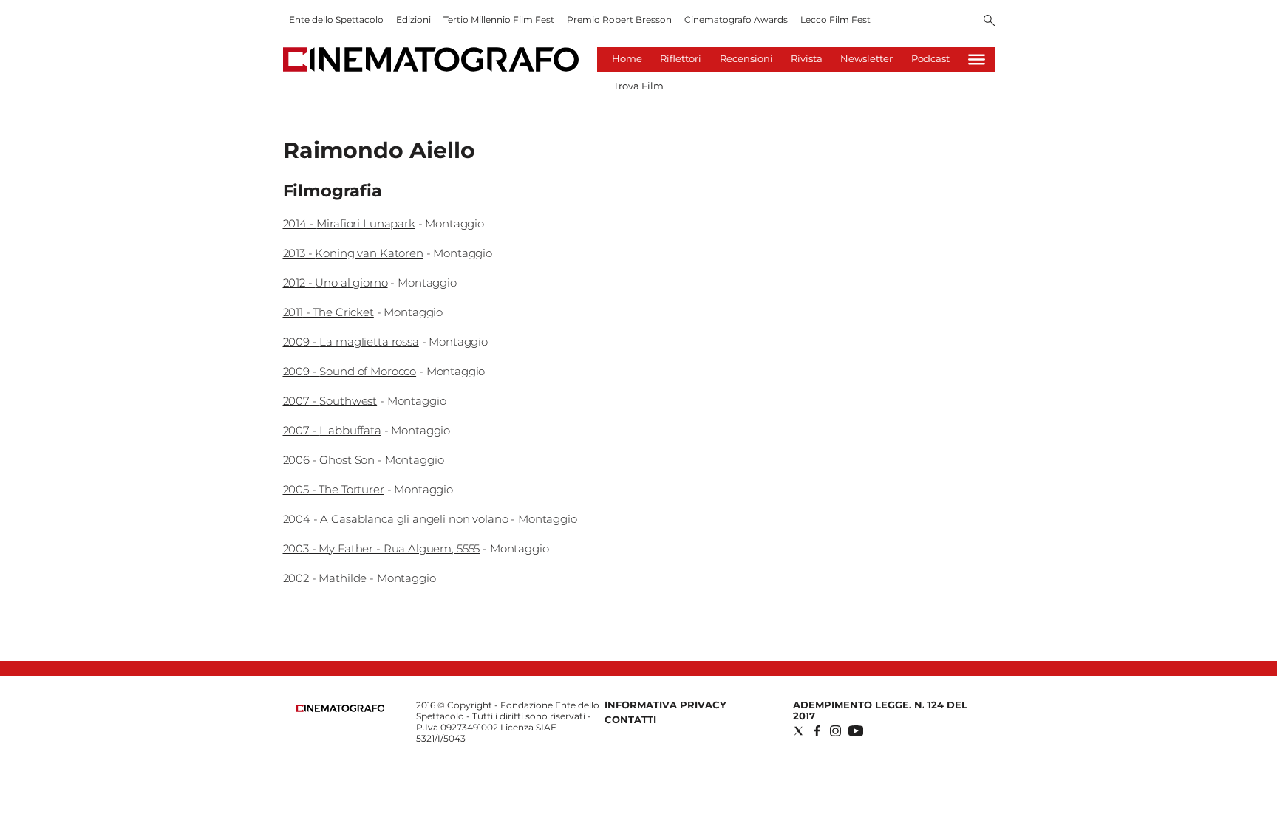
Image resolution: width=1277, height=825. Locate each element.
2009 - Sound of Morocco (350, 371)
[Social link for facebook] (817, 730)
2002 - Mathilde (325, 578)
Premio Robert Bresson (619, 19)
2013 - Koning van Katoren (353, 253)
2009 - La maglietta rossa (351, 342)
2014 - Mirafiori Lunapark (349, 223)
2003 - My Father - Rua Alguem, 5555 (381, 548)
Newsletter (866, 58)
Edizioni (413, 19)
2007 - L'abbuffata (332, 430)
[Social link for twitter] (798, 730)
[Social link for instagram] (835, 730)
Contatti (630, 719)
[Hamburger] (976, 59)
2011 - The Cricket (328, 312)
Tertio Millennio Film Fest (498, 19)
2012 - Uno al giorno (335, 282)
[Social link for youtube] (855, 730)
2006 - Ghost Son (329, 460)
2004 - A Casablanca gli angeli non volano (395, 519)
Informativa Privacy (665, 705)
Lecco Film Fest (835, 19)
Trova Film (638, 86)
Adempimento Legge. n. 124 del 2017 (880, 710)
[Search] (989, 21)
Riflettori (680, 58)
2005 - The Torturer (333, 489)
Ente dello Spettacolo (336, 19)
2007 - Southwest (330, 401)
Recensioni (746, 58)
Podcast (930, 58)
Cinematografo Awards (736, 19)
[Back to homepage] (340, 708)
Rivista (807, 58)
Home (627, 58)
